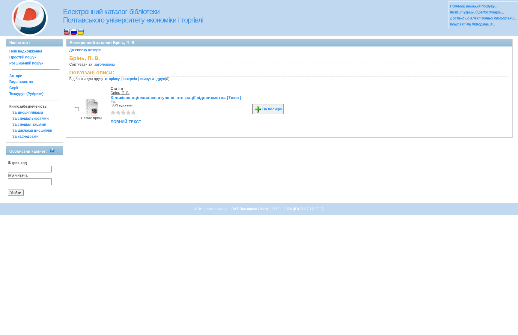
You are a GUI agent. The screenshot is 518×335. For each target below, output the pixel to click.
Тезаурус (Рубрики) (26, 94)
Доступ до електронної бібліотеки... (483, 18)
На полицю (271, 109)
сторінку (112, 79)
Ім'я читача (18, 175)
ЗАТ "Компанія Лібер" (250, 209)
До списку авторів (85, 50)
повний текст (126, 121)
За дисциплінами (27, 112)
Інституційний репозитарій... (477, 12)
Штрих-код (17, 163)
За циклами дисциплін (32, 130)
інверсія (130, 79)
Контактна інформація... (472, 24)
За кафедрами (25, 136)
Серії (13, 88)
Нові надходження (25, 51)
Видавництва (21, 82)
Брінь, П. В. (120, 93)
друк (160, 79)
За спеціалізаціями (29, 124)
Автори (15, 76)
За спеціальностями (30, 118)
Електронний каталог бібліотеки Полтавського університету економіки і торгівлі (133, 15)
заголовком (104, 64)
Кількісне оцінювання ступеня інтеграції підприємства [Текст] (176, 97)
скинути (147, 79)
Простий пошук (22, 57)
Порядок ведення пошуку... (474, 6)
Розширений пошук (26, 63)
